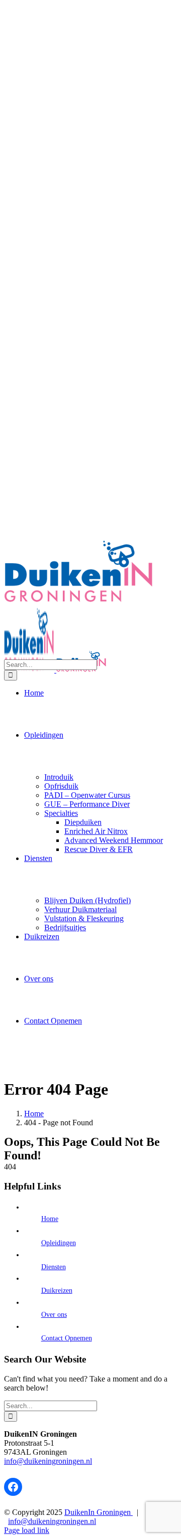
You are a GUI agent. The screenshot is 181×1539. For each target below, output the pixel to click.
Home (49, 1219)
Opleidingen (58, 1243)
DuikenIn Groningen (98, 1512)
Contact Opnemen (66, 1338)
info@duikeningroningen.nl (48, 1461)
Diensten (53, 1267)
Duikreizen (56, 1290)
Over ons (54, 1314)
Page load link (26, 1530)
